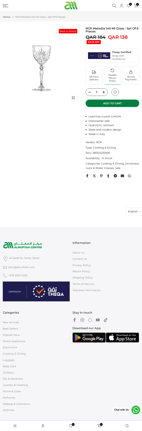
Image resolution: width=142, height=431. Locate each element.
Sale (117, 168)
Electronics (10, 347)
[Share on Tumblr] (108, 175)
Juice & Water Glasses (100, 168)
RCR (99, 142)
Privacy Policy (81, 265)
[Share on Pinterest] (101, 175)
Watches (8, 410)
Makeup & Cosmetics (16, 404)
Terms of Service (83, 284)
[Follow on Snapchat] (90, 320)
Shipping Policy (82, 277)
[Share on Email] (122, 175)
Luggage (8, 360)
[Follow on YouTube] (98, 320)
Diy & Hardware (13, 378)
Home (6, 17)
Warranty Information (86, 290)
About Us (78, 252)
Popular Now (11, 335)
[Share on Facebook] (87, 175)
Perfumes (9, 397)
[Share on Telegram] (115, 175)
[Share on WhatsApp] (129, 175)
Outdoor (8, 372)
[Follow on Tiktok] (106, 320)
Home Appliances (14, 341)
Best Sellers (10, 328)
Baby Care (9, 366)
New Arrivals (11, 322)
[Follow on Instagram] (82, 320)
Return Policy (81, 271)
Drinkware (132, 163)
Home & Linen (12, 391)
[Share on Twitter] (94, 175)
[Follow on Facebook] (74, 320)
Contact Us (79, 259)
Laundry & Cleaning (15, 385)
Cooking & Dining (104, 147)
